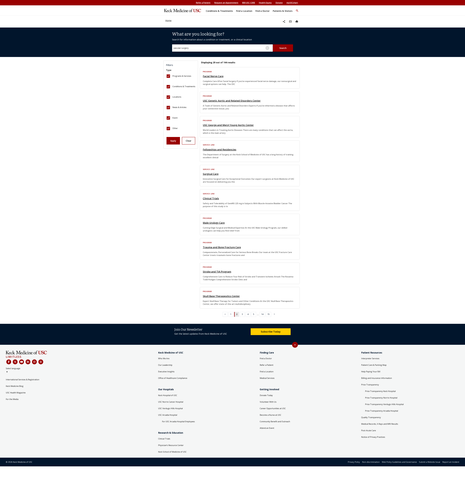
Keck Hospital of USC (167, 395)
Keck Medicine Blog (14, 386)
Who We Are (163, 358)
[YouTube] (21, 362)
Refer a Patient (203, 2)
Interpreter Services (370, 358)
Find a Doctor (266, 358)
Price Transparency (370, 384)
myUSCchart (292, 2)
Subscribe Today (271, 331)
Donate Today (266, 395)
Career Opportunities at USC (273, 408)
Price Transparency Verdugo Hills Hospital (384, 404)
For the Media (12, 399)
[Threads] (41, 362)
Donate (279, 2)
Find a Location (266, 371)
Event (175, 117)
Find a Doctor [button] (262, 10)
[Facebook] (9, 362)
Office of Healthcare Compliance (172, 378)
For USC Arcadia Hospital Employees (178, 421)
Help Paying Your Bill (370, 371)
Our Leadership (165, 365)
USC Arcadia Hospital (167, 415)
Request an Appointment (226, 2)
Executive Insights (166, 371)
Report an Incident (450, 462)
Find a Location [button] (244, 10)
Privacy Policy (354, 462)
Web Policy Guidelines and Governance (399, 462)
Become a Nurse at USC (270, 415)
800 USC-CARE (248, 2)
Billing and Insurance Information (376, 378)
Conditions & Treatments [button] (219, 10)
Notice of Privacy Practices (373, 437)
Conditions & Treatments (183, 86)
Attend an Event (267, 428)
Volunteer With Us (268, 402)
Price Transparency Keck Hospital (380, 391)
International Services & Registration (22, 379)
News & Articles (179, 107)
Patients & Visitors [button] (282, 10)
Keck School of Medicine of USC (172, 451)
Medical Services (267, 378)
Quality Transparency (371, 417)
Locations (176, 97)
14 (262, 314)
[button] (297, 9)
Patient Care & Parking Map (374, 365)
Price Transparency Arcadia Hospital (381, 411)
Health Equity (265, 2)
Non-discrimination (371, 462)
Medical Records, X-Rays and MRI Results (379, 424)
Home (168, 20)
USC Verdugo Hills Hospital (170, 408)
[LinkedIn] (28, 362)
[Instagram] (34, 362)
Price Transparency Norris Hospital (381, 397)
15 (268, 314)
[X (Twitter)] (15, 362)
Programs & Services (181, 76)
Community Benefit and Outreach (275, 421)
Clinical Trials (164, 438)
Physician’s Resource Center (171, 445)
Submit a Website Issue (429, 462)
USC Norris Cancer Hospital (170, 402)
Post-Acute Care (368, 430)
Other (175, 128)
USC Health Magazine (16, 392)
